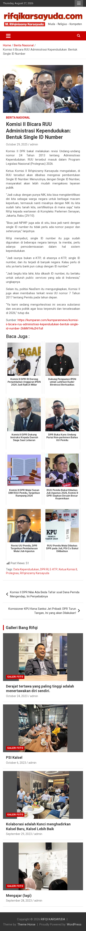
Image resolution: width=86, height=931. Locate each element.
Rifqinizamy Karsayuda (34, 573)
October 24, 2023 (17, 696)
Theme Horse (26, 924)
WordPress (74, 924)
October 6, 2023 (16, 762)
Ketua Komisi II (68, 569)
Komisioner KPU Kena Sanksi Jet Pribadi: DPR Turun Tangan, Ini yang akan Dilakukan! (42, 611)
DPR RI (44, 569)
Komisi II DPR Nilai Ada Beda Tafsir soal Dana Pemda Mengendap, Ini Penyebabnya (44, 594)
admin (34, 144)
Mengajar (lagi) (19, 895)
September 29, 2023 (19, 834)
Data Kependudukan (26, 569)
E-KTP (54, 569)
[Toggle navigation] (8, 35)
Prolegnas (12, 573)
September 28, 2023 (19, 900)
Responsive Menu (79, 3)
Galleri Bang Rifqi (22, 627)
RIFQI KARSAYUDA (53, 919)
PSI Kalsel (14, 757)
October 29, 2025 (17, 144)
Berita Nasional (18, 117)
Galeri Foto (15, 676)
